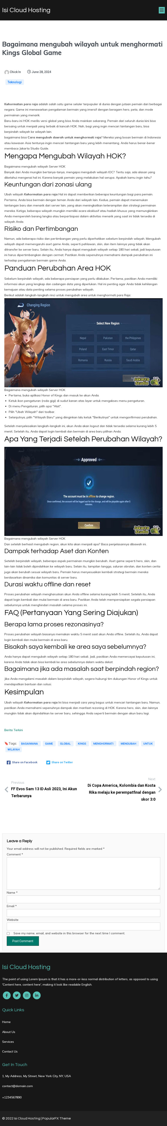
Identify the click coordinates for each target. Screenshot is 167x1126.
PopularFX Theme (56, 1118)
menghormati (103, 743)
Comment (15, 854)
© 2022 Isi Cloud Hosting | (22, 1118)
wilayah (14, 749)
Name (12, 893)
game (49, 743)
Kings (82, 743)
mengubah (129, 743)
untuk (148, 743)
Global (65, 743)
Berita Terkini (13, 730)
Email (12, 906)
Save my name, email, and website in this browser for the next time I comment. (69, 933)
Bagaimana (29, 743)
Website (12, 920)
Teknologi (15, 82)
